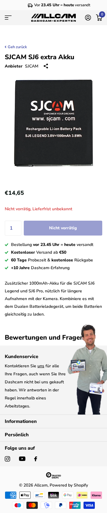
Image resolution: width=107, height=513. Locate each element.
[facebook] (35, 458)
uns (40, 366)
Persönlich (17, 435)
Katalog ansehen (8, 17)
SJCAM (31, 66)
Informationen (21, 421)
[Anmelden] (88, 17)
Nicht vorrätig (63, 228)
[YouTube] (22, 458)
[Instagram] (7, 459)
